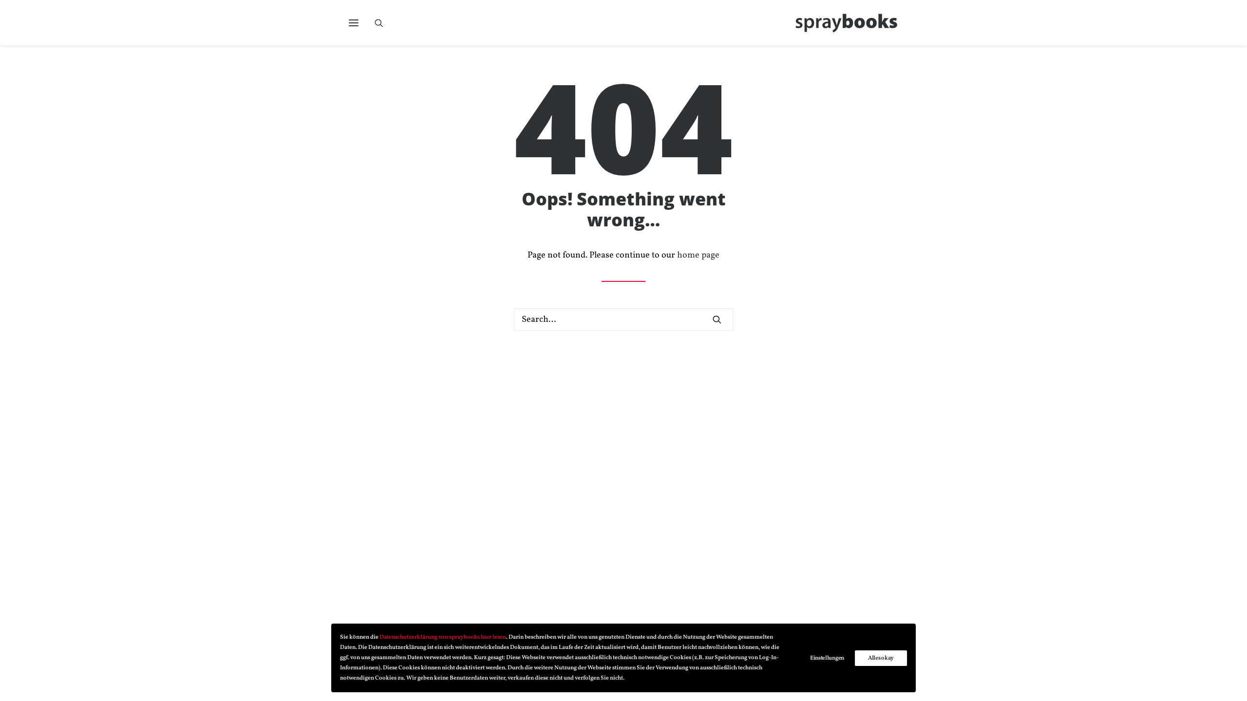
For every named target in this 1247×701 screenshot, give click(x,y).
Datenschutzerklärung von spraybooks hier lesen (442, 637)
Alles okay (881, 658)
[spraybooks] (846, 23)
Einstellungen (827, 658)
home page (698, 255)
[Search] (383, 22)
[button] (353, 23)
